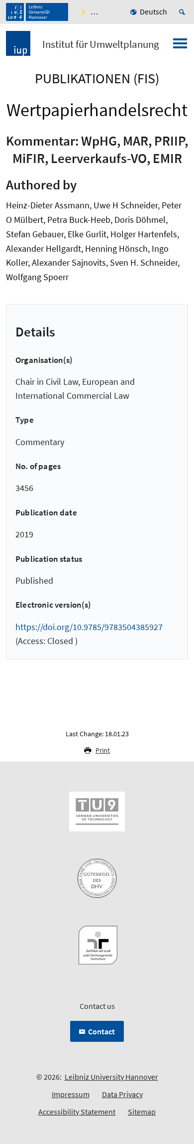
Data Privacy (122, 1094)
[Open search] (183, 11)
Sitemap (142, 1112)
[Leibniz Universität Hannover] (37, 12)
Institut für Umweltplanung (100, 44)
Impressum (71, 1094)
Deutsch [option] (153, 11)
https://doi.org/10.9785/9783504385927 (89, 627)
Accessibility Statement (76, 1112)
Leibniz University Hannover (111, 1077)
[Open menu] (180, 46)
